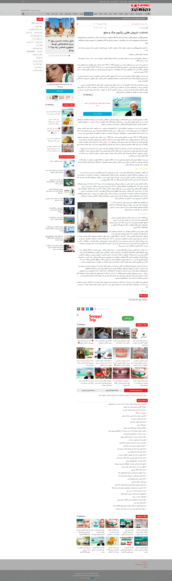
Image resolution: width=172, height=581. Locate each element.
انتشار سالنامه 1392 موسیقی (138, 470)
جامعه (115, 14)
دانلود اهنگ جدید (37, 64)
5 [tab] (60, 55)
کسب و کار (55, 14)
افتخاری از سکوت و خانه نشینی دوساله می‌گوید (134, 416)
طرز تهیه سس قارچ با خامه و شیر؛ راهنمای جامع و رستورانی (54, 171)
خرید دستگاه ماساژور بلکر (35, 29)
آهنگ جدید (39, 45)
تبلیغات (145, 567)
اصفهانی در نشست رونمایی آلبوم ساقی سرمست (133, 467)
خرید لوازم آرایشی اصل (36, 36)
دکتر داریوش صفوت (105, 142)
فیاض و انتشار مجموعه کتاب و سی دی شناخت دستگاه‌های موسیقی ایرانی (127, 431)
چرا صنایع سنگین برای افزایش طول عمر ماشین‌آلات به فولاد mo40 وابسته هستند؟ (54, 238)
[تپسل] (84, 95)
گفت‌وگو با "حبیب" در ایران (139, 497)
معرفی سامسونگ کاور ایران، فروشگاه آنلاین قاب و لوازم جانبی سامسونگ (54, 191)
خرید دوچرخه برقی (37, 48)
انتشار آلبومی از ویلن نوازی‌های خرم (137, 479)
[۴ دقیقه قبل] (60, 27)
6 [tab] (58, 55)
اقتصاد (121, 14)
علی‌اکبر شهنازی (95, 122)
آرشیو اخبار (139, 14)
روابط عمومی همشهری (104, 1)
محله (105, 14)
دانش (95, 14)
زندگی (100, 14)
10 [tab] (49, 55)
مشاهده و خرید (97, 114)
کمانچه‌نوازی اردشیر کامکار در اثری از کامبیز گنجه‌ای (133, 494)
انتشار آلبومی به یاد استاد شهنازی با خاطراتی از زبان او (132, 455)
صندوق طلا (39, 58)
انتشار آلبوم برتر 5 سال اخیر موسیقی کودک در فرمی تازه (131, 449)
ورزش (81, 14)
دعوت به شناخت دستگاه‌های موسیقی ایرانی (135, 434)
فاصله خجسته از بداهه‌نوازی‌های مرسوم (136, 461)
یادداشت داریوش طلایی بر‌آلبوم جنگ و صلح (126, 33)
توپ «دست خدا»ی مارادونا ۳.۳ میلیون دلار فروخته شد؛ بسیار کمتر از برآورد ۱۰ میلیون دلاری (122, 395)
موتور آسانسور (38, 26)
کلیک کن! (60, 91)
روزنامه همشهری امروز (145, 1)
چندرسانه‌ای (68, 14)
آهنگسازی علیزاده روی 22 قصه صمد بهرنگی (135, 428)
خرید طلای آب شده (37, 39)
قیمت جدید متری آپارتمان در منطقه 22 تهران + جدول (55, 218)
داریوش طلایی (93, 58)
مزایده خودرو (39, 42)
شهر (110, 14)
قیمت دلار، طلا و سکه (141, 565)
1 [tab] (69, 55)
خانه (146, 14)
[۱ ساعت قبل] (69, 163)
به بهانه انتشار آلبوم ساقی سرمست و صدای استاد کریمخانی (131, 509)
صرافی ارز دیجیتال (37, 55)
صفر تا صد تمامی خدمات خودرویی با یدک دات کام (54, 199)
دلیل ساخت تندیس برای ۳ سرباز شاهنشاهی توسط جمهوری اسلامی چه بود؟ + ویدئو (61, 45)
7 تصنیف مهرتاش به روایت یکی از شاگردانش (134, 446)
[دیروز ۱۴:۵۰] (69, 182)
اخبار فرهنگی (138, 24)
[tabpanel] (60, 36)
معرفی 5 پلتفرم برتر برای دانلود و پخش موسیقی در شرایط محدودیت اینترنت (54, 229)
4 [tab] (62, 55)
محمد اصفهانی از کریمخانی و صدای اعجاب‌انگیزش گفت (132, 473)
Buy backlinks (31, 52)
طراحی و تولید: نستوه (85, 578)
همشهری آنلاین (140, 7)
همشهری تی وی (114, 1)
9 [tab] (51, 55)
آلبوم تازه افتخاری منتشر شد (138, 419)
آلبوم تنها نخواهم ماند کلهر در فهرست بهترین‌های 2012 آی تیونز (129, 506)
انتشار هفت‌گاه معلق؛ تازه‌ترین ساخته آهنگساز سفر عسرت (131, 458)
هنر (132, 24)
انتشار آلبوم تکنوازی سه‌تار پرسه (138, 422)
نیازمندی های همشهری (133, 1)
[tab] (136, 390)
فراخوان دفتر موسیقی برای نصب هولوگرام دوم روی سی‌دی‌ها (130, 464)
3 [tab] (64, 55)
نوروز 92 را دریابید (141, 425)
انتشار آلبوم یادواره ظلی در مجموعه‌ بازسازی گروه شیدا (132, 476)
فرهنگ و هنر (88, 14)
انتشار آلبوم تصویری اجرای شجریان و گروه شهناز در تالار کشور (130, 485)
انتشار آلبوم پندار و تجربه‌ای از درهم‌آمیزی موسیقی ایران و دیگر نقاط (129, 488)
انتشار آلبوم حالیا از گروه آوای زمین (137, 452)
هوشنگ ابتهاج (143, 276)
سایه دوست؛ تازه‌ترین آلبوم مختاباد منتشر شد (134, 410)
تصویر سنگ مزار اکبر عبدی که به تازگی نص (134, 19)
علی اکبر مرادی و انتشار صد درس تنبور (136, 491)
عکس (61, 14)
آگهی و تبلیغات (123, 1)
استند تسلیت (29, 42)
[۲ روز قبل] (69, 210)
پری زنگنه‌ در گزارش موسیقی (139, 482)
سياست (132, 14)
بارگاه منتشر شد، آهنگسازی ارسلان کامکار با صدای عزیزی (131, 500)
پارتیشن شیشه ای (37, 61)
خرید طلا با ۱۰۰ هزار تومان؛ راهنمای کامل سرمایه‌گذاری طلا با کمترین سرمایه (54, 182)
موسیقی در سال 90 (141, 413)
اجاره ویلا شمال (38, 33)
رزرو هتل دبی (38, 67)
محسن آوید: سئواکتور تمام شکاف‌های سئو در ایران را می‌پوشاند (56, 210)
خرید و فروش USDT (37, 23)
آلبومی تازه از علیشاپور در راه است (137, 440)
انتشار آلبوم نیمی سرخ (140, 503)
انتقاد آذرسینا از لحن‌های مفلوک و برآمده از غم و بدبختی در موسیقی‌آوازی (127, 404)
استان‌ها (75, 14)
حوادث (48, 14)
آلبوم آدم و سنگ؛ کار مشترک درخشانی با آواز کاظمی (132, 443)
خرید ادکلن (29, 33)
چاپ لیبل (39, 52)
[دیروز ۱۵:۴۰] (69, 173)
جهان (126, 14)
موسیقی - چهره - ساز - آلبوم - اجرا (138, 300)
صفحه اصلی (145, 24)
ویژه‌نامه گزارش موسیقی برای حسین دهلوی (135, 407)
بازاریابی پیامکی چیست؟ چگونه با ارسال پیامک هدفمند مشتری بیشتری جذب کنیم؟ (54, 247)
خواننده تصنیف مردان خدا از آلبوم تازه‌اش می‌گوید (133, 437)
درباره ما (144, 562)
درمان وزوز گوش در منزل (56, 161)
